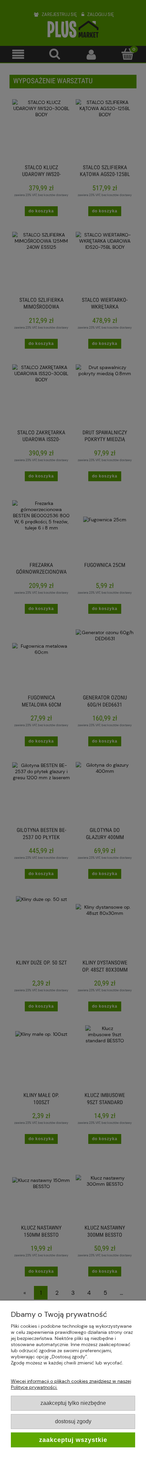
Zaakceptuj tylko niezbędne (73, 1403)
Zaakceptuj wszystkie (73, 1440)
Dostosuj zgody (73, 1421)
